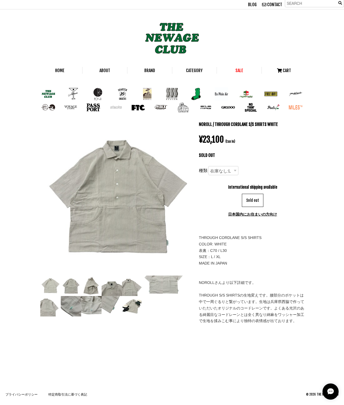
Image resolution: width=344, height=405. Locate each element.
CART (286, 70)
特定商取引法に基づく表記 (67, 394)
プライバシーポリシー (21, 394)
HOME (59, 70)
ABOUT (104, 70)
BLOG (252, 4)
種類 (203, 170)
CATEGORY (194, 70)
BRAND (149, 70)
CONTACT (274, 4)
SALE (239, 70)
